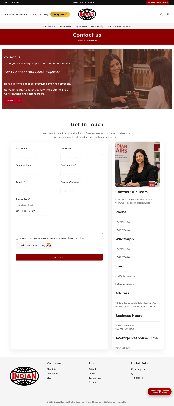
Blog (49, 378)
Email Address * (68, 165)
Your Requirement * (25, 211)
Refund (92, 369)
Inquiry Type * (23, 199)
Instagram (139, 369)
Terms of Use (95, 378)
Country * (20, 182)
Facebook (139, 378)
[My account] (167, 14)
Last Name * (67, 148)
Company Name (24, 165)
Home (80, 40)
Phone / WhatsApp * (70, 182)
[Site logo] (87, 14)
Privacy (92, 382)
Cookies (93, 373)
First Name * (22, 148)
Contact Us (52, 373)
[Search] (161, 14)
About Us (51, 369)
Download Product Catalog (158, 3)
